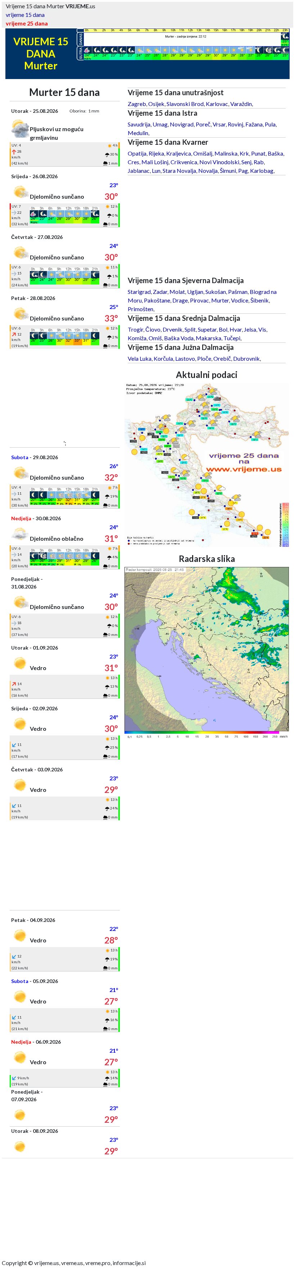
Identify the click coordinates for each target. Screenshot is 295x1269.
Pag (243, 170)
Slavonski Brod (185, 103)
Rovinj (235, 124)
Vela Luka (139, 358)
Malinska (225, 153)
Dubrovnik (246, 358)
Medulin (138, 132)
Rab (259, 161)
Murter (220, 300)
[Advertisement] (65, 394)
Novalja (208, 170)
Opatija (137, 153)
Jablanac (139, 170)
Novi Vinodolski (219, 161)
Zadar (160, 291)
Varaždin (241, 103)
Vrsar (219, 124)
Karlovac (217, 103)
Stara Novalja (179, 170)
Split (190, 329)
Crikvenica (184, 161)
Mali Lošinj (154, 161)
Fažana (254, 124)
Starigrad (139, 291)
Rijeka (156, 153)
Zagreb (137, 103)
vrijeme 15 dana (25, 14)
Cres (133, 161)
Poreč (203, 124)
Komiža (137, 337)
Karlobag (261, 170)
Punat (258, 153)
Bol (223, 329)
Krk (244, 153)
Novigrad (182, 124)
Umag (160, 124)
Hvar (236, 329)
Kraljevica (178, 153)
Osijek (156, 103)
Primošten (140, 308)
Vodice (239, 300)
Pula (270, 124)
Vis (262, 329)
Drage (180, 300)
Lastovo (185, 358)
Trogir (135, 329)
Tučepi (231, 337)
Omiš (155, 337)
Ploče (204, 358)
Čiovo (152, 329)
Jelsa (250, 329)
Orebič (222, 358)
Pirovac (199, 300)
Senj (246, 161)
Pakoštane (157, 300)
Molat (177, 291)
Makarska (208, 337)
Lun (156, 170)
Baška (275, 153)
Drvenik (172, 329)
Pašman (238, 291)
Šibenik (259, 300)
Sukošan (215, 291)
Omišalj (202, 153)
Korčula (163, 358)
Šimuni (228, 170)
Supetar (207, 329)
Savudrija (139, 124)
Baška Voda (179, 337)
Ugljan (195, 291)
